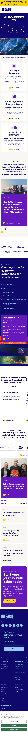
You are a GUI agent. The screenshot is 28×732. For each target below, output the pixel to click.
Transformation (4, 666)
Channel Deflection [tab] (8, 296)
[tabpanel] (14, 478)
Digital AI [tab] (5, 288)
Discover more (15, 87)
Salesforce (3, 696)
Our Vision (3, 708)
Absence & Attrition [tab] (8, 308)
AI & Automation (19, 664)
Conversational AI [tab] (6, 284)
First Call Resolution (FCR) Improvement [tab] (14, 299)
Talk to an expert (10, 338)
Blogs (16, 687)
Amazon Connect (5, 687)
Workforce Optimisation (20, 666)
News (5, 480)
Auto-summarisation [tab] (8, 292)
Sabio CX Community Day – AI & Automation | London (14, 553)
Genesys (3, 691)
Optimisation (4, 668)
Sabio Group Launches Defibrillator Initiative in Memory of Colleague (13, 486)
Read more (8, 519)
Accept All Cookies (14, 729)
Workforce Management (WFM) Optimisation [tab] (12, 304)
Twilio (2, 698)
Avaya (2, 689)
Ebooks (5, 509)
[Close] (26, 712)
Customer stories (19, 689)
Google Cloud (4, 693)
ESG (2, 710)
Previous (13, 386)
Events (5, 547)
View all (25, 455)
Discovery (3, 664)
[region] (14, 721)
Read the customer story (13, 223)
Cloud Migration (18, 679)
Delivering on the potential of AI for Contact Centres (11, 533)
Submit (14, 648)
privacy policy (17, 653)
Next (5, 229)
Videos (16, 693)
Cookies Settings (14, 721)
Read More (8, 494)
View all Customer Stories (11, 232)
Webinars (17, 696)
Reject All (14, 725)
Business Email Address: (10, 641)
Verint (2, 700)
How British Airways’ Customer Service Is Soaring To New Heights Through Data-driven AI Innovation (13, 207)
